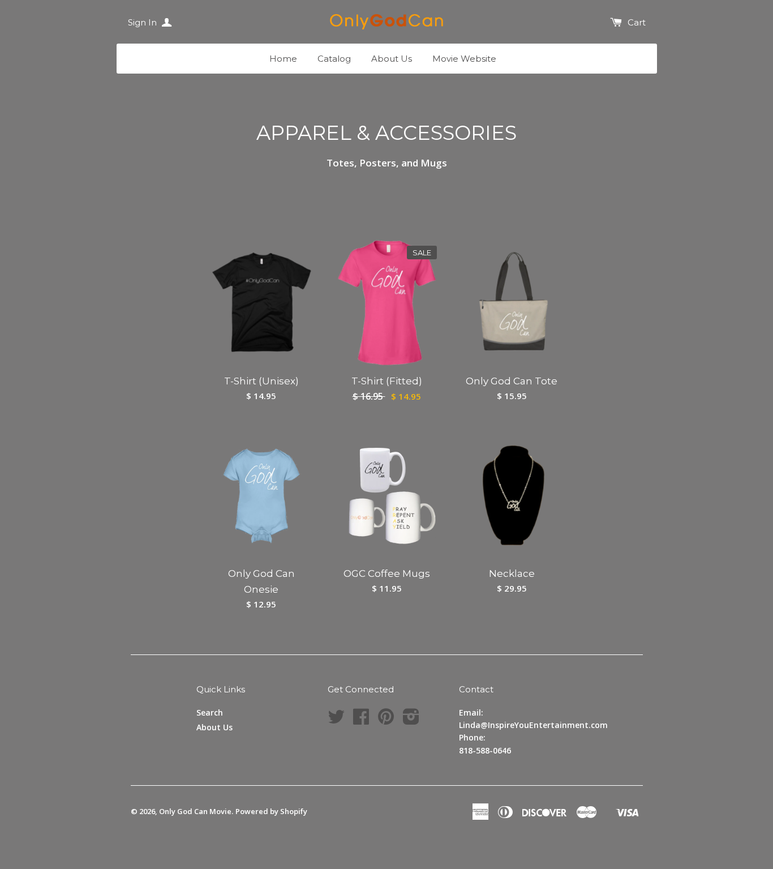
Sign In (143, 22)
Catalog (334, 58)
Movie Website (464, 58)
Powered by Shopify (271, 811)
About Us (391, 58)
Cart (637, 22)
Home (283, 58)
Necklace (512, 573)
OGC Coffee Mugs (386, 573)
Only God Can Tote (511, 381)
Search (209, 712)
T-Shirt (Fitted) (386, 381)
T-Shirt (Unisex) (261, 381)
